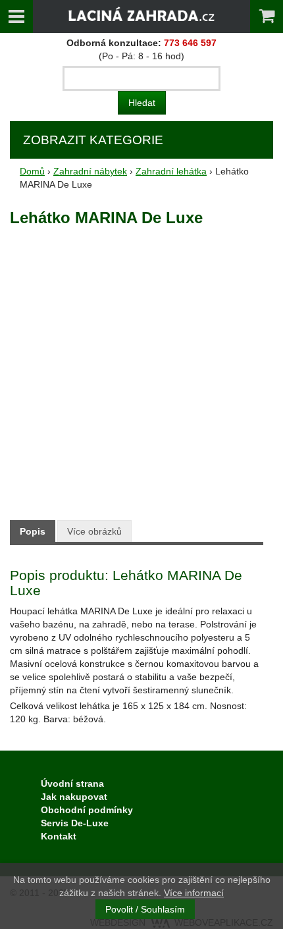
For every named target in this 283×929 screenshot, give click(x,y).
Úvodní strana (72, 783)
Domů (32, 171)
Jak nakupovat (74, 796)
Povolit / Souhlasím (145, 909)
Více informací (194, 893)
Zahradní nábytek (90, 171)
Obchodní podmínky (87, 810)
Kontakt (58, 836)
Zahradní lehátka (171, 171)
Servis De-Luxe (75, 823)
